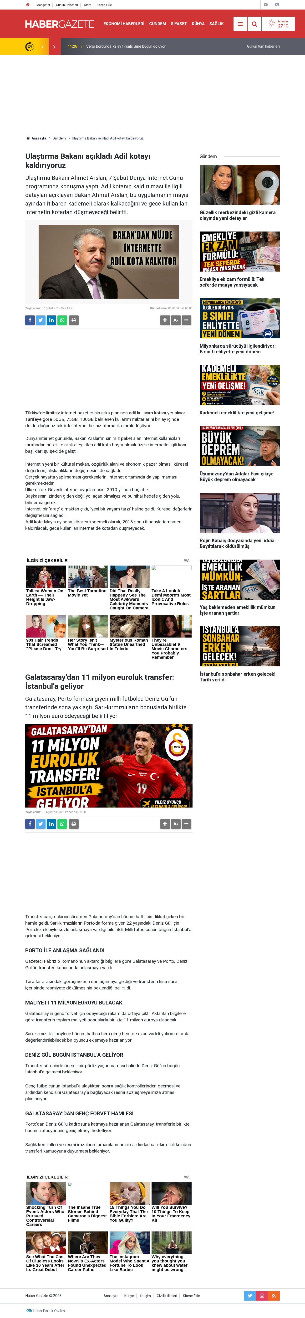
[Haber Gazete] (59, 23)
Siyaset (179, 23)
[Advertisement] (152, 95)
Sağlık (216, 23)
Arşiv (87, 5)
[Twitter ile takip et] (250, 1296)
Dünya (198, 23)
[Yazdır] (74, 320)
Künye (129, 1296)
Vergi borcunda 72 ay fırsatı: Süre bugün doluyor (126, 46)
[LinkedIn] (51, 320)
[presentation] (42, 46)
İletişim (145, 1296)
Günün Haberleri (67, 5)
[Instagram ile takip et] (262, 1296)
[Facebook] (30, 320)
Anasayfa (111, 1296)
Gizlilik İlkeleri (167, 1296)
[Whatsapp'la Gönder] (62, 320)
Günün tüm (263, 46)
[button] (165, 320)
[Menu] (240, 24)
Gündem (157, 23)
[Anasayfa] (27, 5)
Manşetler (43, 5)
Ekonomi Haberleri (123, 23)
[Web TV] (265, 4)
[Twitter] (41, 320)
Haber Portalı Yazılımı (49, 1311)
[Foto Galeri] (277, 4)
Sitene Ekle (104, 5)
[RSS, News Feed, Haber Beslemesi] (274, 1296)
